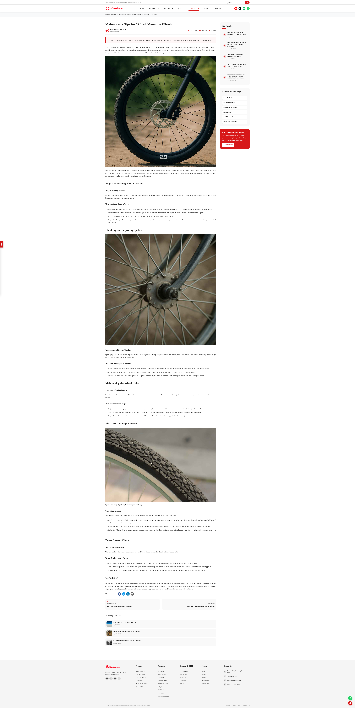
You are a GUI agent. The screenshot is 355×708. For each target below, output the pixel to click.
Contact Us (204, 674)
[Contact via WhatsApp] (350, 698)
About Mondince (184, 671)
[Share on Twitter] (123, 594)
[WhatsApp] (248, 8)
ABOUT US (167, 8)
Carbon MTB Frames (230, 107)
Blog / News (161, 693)
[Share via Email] (132, 594)
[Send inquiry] (350, 703)
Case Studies (183, 680)
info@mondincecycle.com (234, 680)
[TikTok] (240, 8)
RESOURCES (193, 8)
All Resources (161, 671)
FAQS (206, 8)
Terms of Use (205, 683)
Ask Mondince (228, 144)
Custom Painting (140, 687)
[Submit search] (247, 2)
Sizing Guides (161, 687)
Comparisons (161, 677)
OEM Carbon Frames (230, 117)
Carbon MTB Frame (141, 677)
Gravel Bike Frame (141, 671)
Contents (1, 244)
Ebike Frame (227, 112)
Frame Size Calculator (230, 121)
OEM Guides (161, 690)
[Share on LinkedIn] (128, 594)
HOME (142, 8)
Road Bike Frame (140, 674)
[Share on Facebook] (119, 594)
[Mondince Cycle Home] (114, 8)
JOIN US (180, 8)
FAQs (203, 671)
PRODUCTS (153, 8)
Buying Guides (161, 674)
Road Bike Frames (229, 102)
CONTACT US (217, 8)
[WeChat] (244, 8)
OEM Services (183, 674)
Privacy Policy (205, 680)
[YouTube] (235, 8)
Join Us (182, 683)
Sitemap (204, 677)
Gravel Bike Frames (229, 98)
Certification (183, 677)
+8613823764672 (231, 676)
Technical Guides (162, 680)
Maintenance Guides (163, 683)
